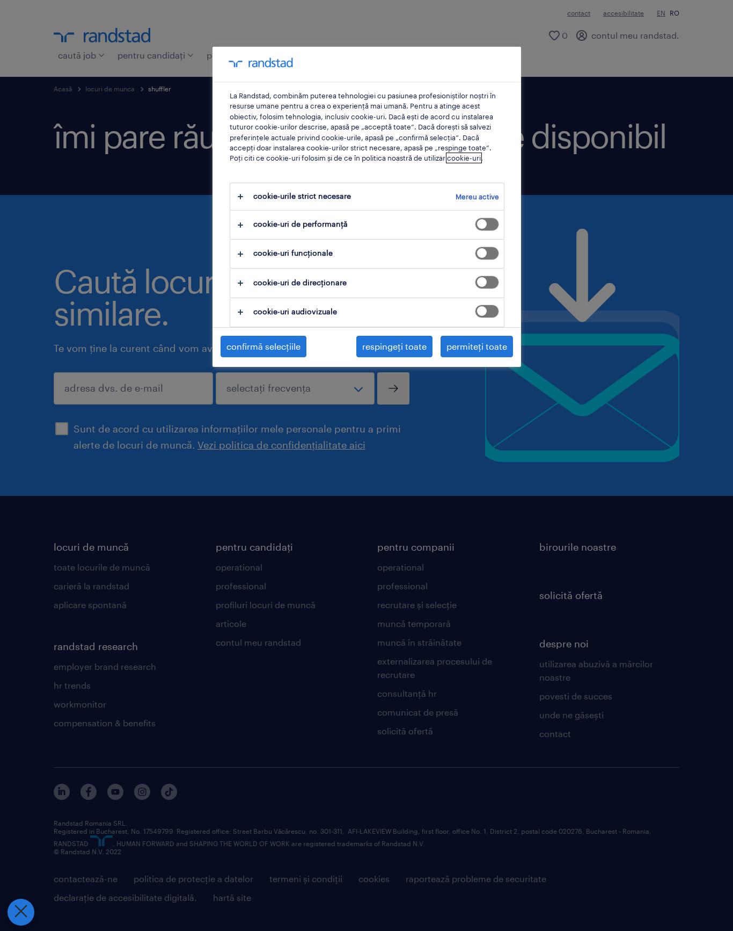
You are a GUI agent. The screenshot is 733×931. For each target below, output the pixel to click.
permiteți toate (476, 346)
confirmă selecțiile (263, 346)
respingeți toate (394, 346)
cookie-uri (464, 158)
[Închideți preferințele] (21, 912)
